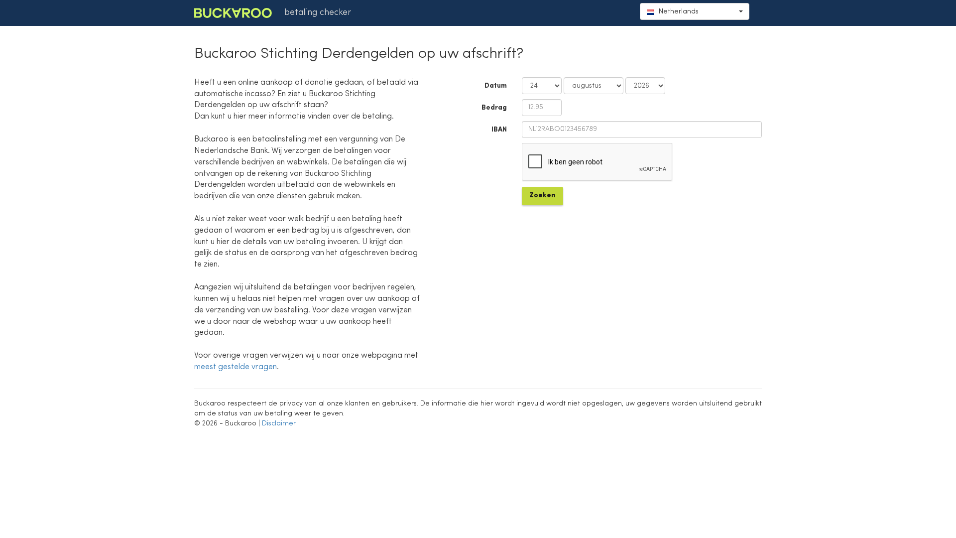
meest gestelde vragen (235, 367)
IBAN (499, 129)
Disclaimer (279, 423)
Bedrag (494, 107)
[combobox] (694, 11)
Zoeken (542, 195)
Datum (495, 85)
